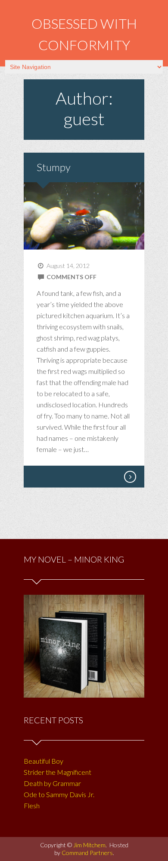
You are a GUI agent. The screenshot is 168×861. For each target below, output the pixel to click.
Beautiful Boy (43, 761)
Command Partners (87, 852)
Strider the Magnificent (57, 772)
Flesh (32, 805)
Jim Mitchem (89, 845)
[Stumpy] (130, 476)
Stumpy (54, 167)
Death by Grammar (52, 783)
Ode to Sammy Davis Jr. (59, 794)
